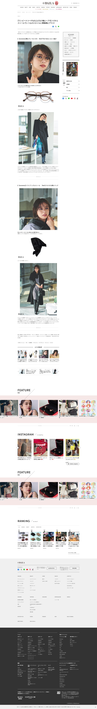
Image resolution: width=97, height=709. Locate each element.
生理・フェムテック (57, 581)
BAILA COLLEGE (45, 9)
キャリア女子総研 (38, 9)
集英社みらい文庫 (51, 667)
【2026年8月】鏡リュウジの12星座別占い (67, 416)
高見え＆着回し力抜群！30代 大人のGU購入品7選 (48, 417)
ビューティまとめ (32, 590)
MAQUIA (61, 644)
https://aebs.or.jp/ (71, 697)
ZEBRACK (19, 649)
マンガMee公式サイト (51, 645)
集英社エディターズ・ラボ (74, 669)
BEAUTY (26, 7)
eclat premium (62, 681)
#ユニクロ (71, 52)
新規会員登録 (74, 568)
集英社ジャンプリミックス (22, 654)
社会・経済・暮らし (69, 585)
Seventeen (61, 639)
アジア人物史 (20, 676)
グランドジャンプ (31, 657)
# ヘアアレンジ (41, 342)
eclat (60, 649)
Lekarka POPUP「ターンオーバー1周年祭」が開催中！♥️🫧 (40, 458)
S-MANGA (19, 652)
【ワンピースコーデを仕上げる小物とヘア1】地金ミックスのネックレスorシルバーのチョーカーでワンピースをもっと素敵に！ (54, 361)
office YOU (50, 654)
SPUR (61, 645)
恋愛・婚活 (19, 606)
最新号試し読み (69, 81)
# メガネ (51, 342)
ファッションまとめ (21, 592)
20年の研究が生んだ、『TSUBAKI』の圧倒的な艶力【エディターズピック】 (25, 458)
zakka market (62, 686)
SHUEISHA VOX (62, 676)
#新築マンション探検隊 (68, 46)
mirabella (61, 683)
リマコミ (39, 652)
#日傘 (71, 44)
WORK (30, 7)
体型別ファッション (21, 590)
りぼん (39, 645)
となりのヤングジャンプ (32, 655)
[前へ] (18, 448)
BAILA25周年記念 (59, 9)
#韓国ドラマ (75, 46)
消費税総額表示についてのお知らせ (23, 693)
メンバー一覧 (57, 599)
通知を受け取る (52, 568)
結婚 (18, 604)
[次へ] (79, 448)
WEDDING (43, 7)
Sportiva (71, 644)
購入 (67, 87)
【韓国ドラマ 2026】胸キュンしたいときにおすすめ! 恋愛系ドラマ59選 (61, 544)
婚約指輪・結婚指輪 (20, 599)
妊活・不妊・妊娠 (57, 583)
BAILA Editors (32, 621)
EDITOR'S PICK (20, 616)
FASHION (22, 7)
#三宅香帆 (72, 48)
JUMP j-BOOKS (40, 670)
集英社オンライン (62, 657)
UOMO (61, 656)
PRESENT (75, 7)
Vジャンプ (19, 642)
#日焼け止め (66, 52)
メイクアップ (32, 583)
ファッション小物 (20, 583)
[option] (29, 410)
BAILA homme (52, 9)
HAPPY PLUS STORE (63, 674)
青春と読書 (19, 674)
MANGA (68, 596)
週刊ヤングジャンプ (31, 649)
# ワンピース (35, 342)
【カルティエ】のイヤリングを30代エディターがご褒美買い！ (28, 417)
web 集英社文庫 (20, 672)
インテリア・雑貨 (69, 581)
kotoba (29, 680)
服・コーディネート (20, 581)
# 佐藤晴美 (30, 342)
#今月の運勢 (66, 44)
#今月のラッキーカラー (72, 50)
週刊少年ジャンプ (20, 639)
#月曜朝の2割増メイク (67, 54)
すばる (19, 667)
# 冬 (26, 342)
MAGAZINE (53, 7)
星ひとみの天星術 (32, 609)
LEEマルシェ (62, 678)
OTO (60, 667)
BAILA (61, 642)
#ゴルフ (65, 50)
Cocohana (49, 652)
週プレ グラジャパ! (73, 642)
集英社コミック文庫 (21, 656)
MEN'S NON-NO (62, 654)
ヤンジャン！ (30, 653)
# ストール (46, 342)
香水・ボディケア (32, 585)
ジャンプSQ (20, 640)
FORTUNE (48, 7)
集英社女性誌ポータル (76, 3)
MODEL (71, 7)
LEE (60, 647)
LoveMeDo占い (32, 607)
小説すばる (19, 669)
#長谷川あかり (66, 48)
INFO (56, 616)
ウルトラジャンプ (31, 658)
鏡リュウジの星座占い (33, 599)
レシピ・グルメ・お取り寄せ (71, 583)
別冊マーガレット (41, 649)
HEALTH (33, 7)
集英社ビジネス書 (31, 674)
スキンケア (31, 581)
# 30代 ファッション (21, 342)
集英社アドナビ (72, 667)
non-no (61, 640)
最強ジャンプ (20, 644)
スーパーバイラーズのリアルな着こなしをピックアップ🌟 (72, 458)
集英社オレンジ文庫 (41, 668)
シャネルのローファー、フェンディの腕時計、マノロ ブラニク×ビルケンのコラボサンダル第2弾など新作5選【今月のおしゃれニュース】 (33, 361)
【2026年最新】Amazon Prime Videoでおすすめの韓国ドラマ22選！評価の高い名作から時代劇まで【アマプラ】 (48, 546)
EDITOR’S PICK (65, 7)
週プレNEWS (72, 640)
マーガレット (40, 647)
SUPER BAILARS (59, 7)
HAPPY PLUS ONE (63, 652)
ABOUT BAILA (20, 621)
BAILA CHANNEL (70, 616)
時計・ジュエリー (20, 585)
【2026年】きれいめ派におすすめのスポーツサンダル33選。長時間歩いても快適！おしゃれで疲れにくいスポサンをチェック (35, 546)
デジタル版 (68, 90)
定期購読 (68, 84)
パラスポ (71, 645)
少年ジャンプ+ (20, 645)
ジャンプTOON (20, 647)
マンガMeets (40, 654)
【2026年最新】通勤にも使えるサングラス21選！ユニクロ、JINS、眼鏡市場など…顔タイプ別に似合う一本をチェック (23, 546)
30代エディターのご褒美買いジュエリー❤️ (56, 458)
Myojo (71, 639)
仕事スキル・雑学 (44, 581)
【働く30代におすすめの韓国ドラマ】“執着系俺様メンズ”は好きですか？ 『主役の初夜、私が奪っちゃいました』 (73, 546)
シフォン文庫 (40, 677)
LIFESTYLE (38, 7)
